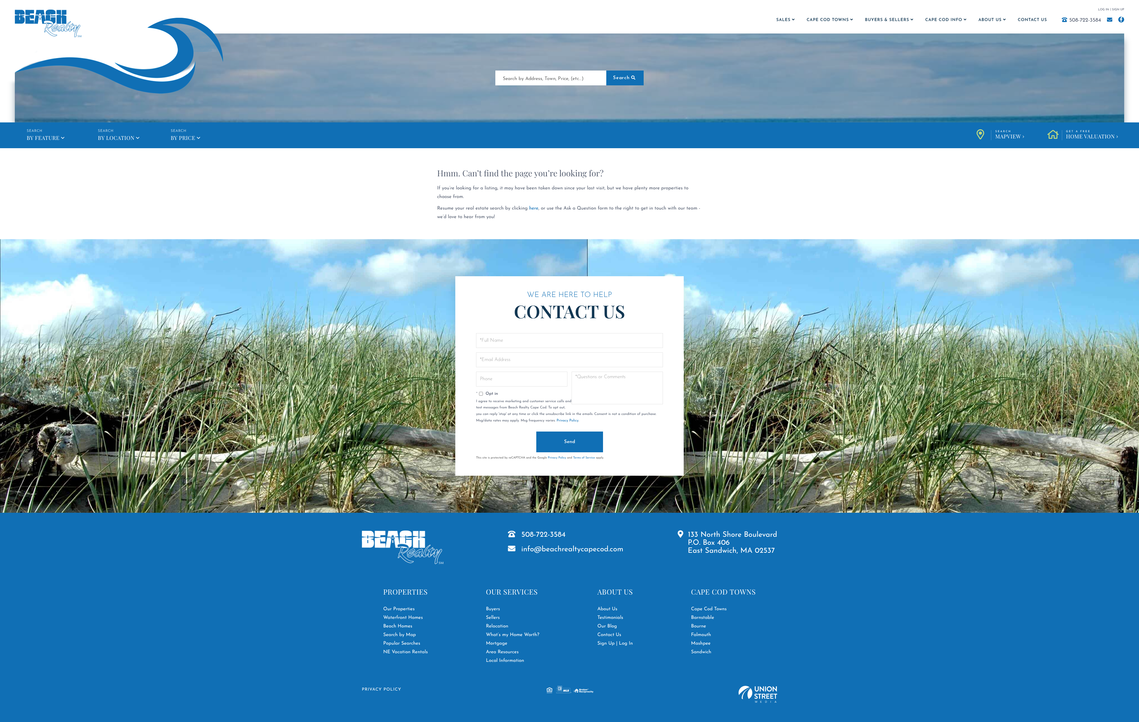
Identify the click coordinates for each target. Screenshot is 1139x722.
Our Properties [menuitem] (399, 609)
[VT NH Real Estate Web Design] (758, 694)
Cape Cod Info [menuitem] (943, 20)
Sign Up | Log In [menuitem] (615, 643)
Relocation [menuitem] (497, 626)
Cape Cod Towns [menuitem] (827, 20)
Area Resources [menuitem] (502, 652)
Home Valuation (1090, 135)
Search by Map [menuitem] (399, 634)
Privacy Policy (567, 420)
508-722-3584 (1085, 20)
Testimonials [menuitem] (610, 617)
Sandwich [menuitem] (701, 652)
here (533, 208)
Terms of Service (584, 457)
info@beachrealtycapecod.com (572, 549)
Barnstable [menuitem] (702, 617)
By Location (116, 137)
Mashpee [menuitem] (701, 643)
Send (569, 442)
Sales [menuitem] (783, 20)
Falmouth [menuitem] (701, 634)
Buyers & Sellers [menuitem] (887, 20)
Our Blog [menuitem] (607, 626)
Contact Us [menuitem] (1032, 20)
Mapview (1008, 135)
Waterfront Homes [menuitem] (403, 617)
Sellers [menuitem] (493, 617)
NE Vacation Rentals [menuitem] (405, 652)
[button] (625, 78)
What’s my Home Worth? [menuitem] (512, 634)
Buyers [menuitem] (493, 609)
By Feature (43, 137)
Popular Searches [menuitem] (401, 643)
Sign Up (1118, 9)
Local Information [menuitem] (505, 660)
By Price (183, 137)
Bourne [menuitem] (698, 626)
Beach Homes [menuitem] (397, 626)
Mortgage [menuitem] (496, 643)
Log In (1103, 9)
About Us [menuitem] (990, 20)
